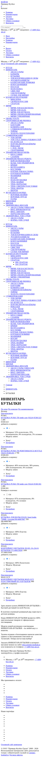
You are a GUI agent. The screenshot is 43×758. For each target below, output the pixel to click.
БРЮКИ (14, 165)
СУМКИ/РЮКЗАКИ (14, 135)
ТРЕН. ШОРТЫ (17, 188)
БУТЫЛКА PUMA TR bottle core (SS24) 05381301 (21, 484)
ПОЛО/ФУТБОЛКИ (19, 180)
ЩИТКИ (9, 203)
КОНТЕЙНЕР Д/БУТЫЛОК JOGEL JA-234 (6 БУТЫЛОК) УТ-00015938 (20, 549)
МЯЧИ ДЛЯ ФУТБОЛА (20, 112)
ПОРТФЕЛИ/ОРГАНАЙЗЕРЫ (23, 144)
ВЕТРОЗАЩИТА (18, 167)
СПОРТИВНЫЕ (17, 150)
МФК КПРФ (16, 99)
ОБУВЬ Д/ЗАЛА (12, 118)
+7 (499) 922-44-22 (31, 647)
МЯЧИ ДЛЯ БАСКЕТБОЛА (22, 108)
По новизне (13, 409)
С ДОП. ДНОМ (17, 148)
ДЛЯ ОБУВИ (16, 137)
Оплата (9, 17)
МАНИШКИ (16, 176)
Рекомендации (12, 14)
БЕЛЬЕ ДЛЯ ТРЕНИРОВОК (22, 163)
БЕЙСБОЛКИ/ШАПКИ (20, 161)
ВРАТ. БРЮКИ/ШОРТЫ (20, 210)
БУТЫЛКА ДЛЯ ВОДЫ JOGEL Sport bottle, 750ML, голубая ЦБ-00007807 (19, 518)
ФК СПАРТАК (21, 262)
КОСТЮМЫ (16, 169)
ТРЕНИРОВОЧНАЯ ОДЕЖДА (18, 159)
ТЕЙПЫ (14, 131)
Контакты (10, 23)
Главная (9, 385)
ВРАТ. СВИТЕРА (18, 212)
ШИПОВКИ (11, 201)
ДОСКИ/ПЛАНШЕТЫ (20, 80)
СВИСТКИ (15, 91)
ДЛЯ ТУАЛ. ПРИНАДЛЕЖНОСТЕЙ (26, 140)
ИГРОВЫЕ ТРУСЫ (19, 197)
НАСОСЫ (15, 87)
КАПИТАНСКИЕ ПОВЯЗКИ (23, 82)
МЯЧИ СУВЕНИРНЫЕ (20, 116)
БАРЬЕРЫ (15, 74)
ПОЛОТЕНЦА (17, 89)
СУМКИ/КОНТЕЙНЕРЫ (21, 129)
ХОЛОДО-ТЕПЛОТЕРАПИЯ (23, 133)
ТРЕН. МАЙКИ (17, 182)
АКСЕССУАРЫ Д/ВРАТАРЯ (22, 207)
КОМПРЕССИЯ (17, 127)
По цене (4, 409)
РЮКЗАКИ (15, 146)
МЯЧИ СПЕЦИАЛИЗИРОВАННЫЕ (26, 114)
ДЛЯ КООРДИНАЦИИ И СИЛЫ (24, 78)
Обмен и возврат (12, 21)
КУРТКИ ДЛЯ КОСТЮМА (22, 171)
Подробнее (10, 443)
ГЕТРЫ (14, 199)
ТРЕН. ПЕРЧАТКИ (19, 184)
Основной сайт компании (16, 64)
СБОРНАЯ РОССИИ (19, 101)
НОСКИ (14, 178)
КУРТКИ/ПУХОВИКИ (20, 173)
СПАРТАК (15, 104)
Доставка (9, 19)
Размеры (9, 12)
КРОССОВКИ (16, 154)
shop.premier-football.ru (31, 645)
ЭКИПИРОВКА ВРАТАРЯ (17, 205)
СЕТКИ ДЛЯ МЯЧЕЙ (20, 95)
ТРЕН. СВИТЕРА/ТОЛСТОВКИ (24, 186)
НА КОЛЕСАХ (17, 142)
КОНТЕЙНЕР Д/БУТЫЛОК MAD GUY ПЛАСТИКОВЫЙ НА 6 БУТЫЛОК (17, 580)
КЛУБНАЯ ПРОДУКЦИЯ (16, 97)
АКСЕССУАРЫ (17, 72)
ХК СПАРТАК (21, 264)
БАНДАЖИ (15, 125)
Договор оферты (16, 755)
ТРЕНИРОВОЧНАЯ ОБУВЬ (17, 152)
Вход (8, 36)
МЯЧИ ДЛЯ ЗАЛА (18, 110)
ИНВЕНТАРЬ (11, 70)
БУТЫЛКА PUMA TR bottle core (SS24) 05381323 (21, 418)
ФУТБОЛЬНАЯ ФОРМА (16, 193)
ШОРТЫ (14, 190)
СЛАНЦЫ (15, 157)
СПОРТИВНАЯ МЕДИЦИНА (18, 121)
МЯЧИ (8, 106)
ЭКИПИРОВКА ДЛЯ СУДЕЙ (18, 216)
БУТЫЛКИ (15, 76)
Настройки (10, 38)
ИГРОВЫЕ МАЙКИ (19, 195)
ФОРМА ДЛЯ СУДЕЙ (20, 220)
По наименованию (25, 409)
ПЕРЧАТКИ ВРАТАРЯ (20, 214)
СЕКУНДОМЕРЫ (18, 93)
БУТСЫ (9, 68)
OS (10, 495)
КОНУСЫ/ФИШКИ (19, 85)
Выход (8, 48)
